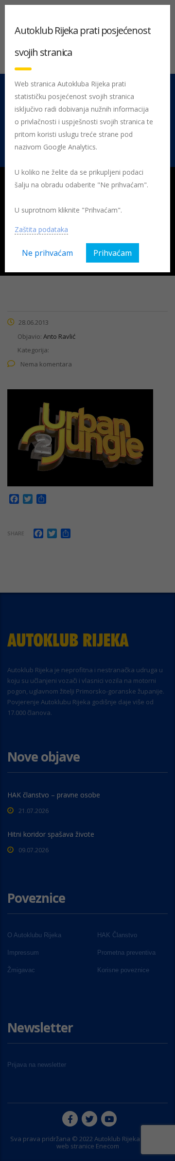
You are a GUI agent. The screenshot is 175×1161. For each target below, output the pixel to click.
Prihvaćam (112, 253)
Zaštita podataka (41, 229)
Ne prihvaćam (47, 253)
